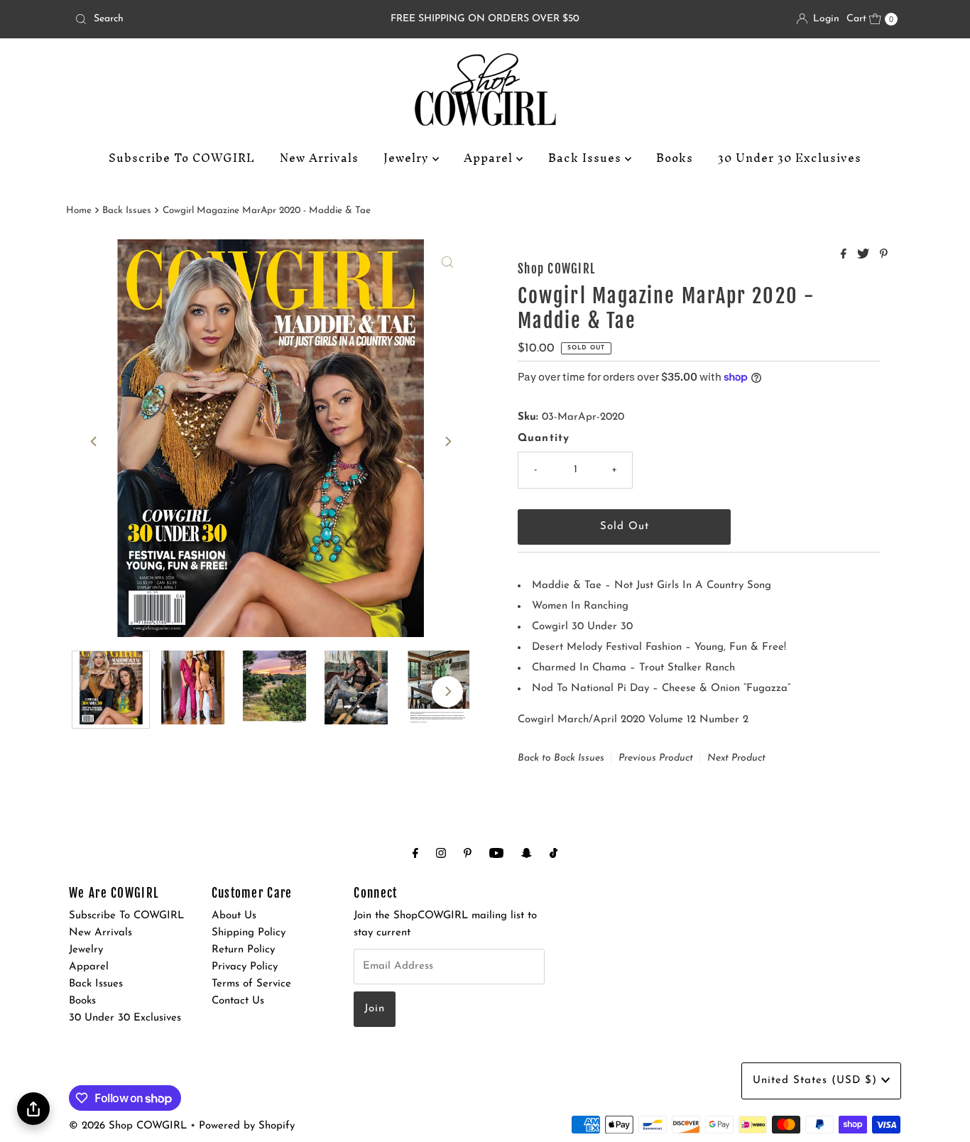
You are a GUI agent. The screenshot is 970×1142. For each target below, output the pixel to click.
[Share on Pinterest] (884, 255)
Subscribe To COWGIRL (182, 157)
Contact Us (238, 1001)
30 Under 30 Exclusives (789, 157)
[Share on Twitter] (865, 255)
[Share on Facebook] (845, 255)
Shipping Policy (248, 933)
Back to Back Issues (561, 758)
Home (79, 210)
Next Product (736, 758)
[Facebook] (415, 854)
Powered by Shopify (247, 1126)
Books (674, 157)
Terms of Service (251, 984)
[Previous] (94, 441)
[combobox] (204, 19)
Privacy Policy (245, 967)
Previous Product (655, 758)
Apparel (490, 157)
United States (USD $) (817, 1080)
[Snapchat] (526, 854)
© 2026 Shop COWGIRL (128, 1126)
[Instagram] (441, 854)
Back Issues (586, 157)
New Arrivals (319, 157)
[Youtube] (496, 854)
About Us (234, 915)
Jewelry (407, 157)
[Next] (447, 441)
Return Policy (243, 950)
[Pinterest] (468, 854)
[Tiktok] (553, 854)
